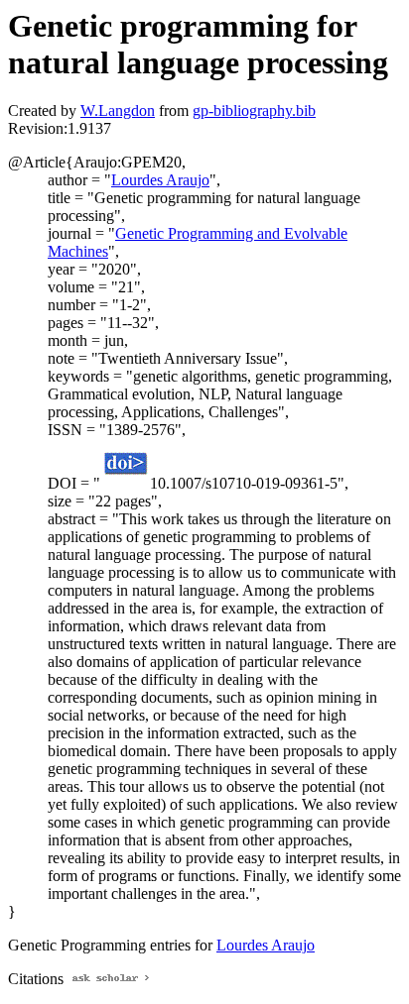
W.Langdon (117, 110)
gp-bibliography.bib (254, 110)
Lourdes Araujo (160, 179)
